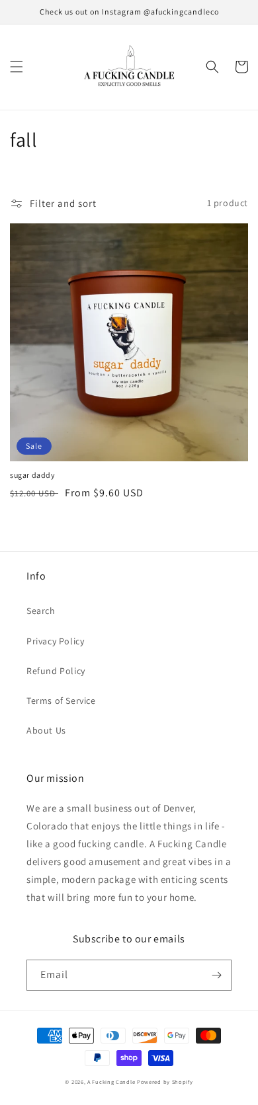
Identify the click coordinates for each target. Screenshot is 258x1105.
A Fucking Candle (111, 1081)
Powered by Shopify (165, 1081)
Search (41, 611)
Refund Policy (55, 671)
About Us (46, 730)
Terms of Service (61, 700)
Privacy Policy (55, 641)
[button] (16, 66)
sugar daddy (33, 475)
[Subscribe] (216, 975)
